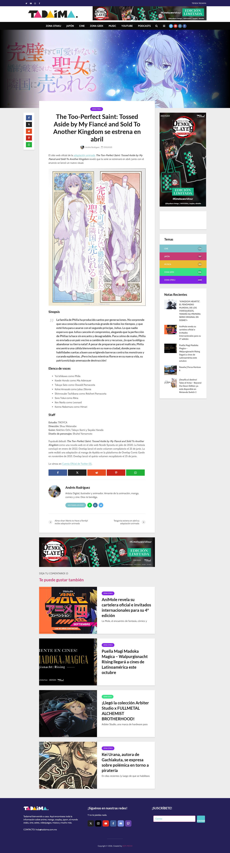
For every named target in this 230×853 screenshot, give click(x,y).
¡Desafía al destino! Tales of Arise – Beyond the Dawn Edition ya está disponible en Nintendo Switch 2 (190, 386)
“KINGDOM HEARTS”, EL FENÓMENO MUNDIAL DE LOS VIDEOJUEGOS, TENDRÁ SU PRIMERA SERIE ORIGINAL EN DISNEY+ (190, 311)
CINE (82, 25)
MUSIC (112, 25)
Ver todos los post (76, 505)
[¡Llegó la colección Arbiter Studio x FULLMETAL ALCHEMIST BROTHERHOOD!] (68, 713)
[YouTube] (106, 823)
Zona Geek (107, 697)
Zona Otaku (96, 109)
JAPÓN (70, 25)
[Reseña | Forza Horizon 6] (170, 370)
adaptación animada (84, 155)
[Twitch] (128, 823)
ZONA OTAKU (53, 25)
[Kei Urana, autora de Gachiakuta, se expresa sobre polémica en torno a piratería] (68, 764)
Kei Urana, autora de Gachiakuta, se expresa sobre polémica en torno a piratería (125, 762)
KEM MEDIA (127, 846)
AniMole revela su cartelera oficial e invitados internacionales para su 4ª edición (126, 607)
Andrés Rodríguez (92, 147)
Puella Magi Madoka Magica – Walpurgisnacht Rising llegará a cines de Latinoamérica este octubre (125, 662)
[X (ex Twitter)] (91, 823)
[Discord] (121, 823)
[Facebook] (113, 823)
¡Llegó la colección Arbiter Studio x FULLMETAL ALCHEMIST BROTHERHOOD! (125, 710)
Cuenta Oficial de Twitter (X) (77, 463)
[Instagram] (98, 823)
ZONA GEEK (96, 25)
